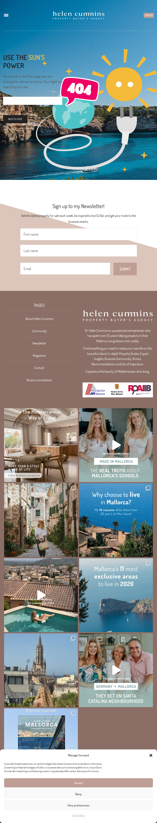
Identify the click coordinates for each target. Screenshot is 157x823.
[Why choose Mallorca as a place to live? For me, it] (116, 520)
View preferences (78, 805)
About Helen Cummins (39, 319)
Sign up (149, 15)
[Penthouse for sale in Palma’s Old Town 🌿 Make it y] (41, 670)
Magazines (39, 355)
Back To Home (15, 119)
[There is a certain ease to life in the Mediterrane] (41, 445)
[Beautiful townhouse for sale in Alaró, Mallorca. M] (41, 595)
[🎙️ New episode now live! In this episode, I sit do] (116, 670)
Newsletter (39, 343)
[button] (151, 755)
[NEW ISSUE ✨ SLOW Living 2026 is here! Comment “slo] (41, 745)
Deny (78, 794)
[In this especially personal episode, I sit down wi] (116, 445)
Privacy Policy (78, 815)
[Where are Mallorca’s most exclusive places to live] (116, 595)
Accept (78, 783)
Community (39, 331)
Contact (39, 368)
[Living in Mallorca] (78, 15)
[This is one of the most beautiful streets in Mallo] (41, 520)
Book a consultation (39, 380)
